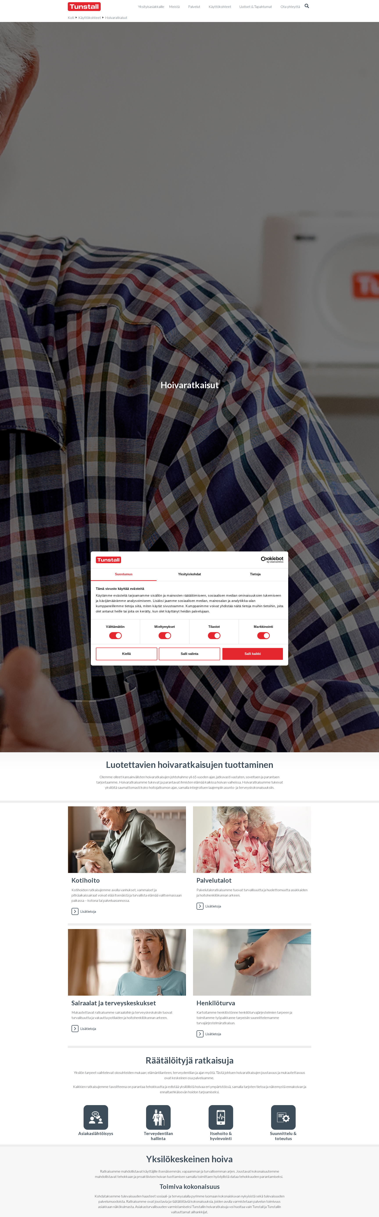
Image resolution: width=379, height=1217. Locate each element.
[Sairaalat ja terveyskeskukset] (127, 986)
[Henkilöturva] (252, 986)
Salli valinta (189, 654)
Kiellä (126, 654)
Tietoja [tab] (255, 574)
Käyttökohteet (89, 17)
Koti (71, 17)
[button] (306, 7)
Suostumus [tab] (124, 574)
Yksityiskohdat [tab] (189, 574)
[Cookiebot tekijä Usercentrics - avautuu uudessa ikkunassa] (264, 560)
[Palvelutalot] (252, 863)
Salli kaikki (253, 654)
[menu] (151, 6)
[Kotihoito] (127, 863)
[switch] (165, 635)
